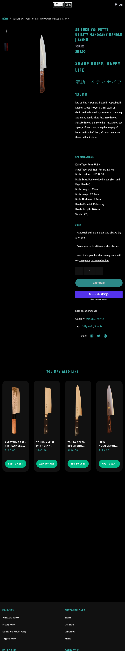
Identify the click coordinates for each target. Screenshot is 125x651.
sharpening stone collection (94, 260)
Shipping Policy (9, 638)
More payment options (98, 299)
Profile (68, 638)
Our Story (69, 624)
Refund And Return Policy (14, 631)
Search (68, 617)
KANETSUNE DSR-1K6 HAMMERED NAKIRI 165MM (15, 444)
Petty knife (87, 326)
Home (5, 18)
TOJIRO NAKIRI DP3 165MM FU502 (45, 444)
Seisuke (98, 326)
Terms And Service (10, 617)
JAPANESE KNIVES (95, 319)
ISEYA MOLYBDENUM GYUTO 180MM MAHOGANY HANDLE (107, 444)
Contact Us (70, 631)
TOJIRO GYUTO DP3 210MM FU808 (76, 444)
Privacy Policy (8, 624)
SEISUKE (79, 46)
